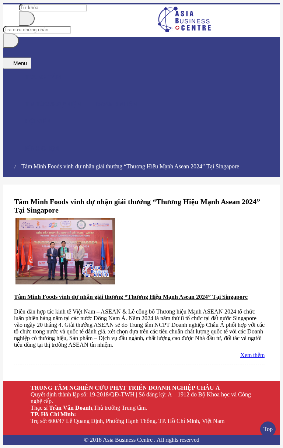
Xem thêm (252, 355)
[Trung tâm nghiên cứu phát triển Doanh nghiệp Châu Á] (184, 30)
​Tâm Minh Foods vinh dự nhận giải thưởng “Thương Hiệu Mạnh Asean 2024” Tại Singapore (130, 166)
